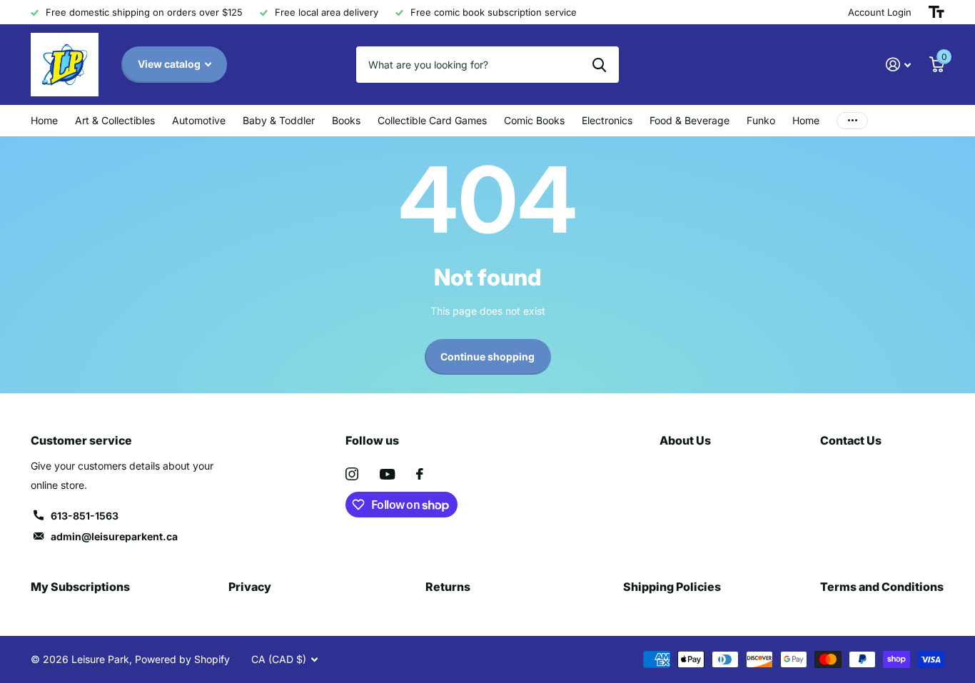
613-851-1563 (84, 516)
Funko (761, 120)
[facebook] (419, 474)
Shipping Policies (672, 587)
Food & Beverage (689, 120)
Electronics (607, 120)
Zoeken (599, 64)
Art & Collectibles (115, 120)
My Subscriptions (80, 587)
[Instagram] (351, 473)
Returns (447, 587)
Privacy (249, 587)
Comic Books (534, 120)
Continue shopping (487, 356)
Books (346, 120)
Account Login (879, 12)
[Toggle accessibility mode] (936, 12)
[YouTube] (387, 474)
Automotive (199, 120)
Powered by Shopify (182, 659)
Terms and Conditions (882, 587)
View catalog (170, 64)
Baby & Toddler (279, 120)
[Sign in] (898, 65)
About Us (685, 440)
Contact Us (850, 440)
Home (44, 120)
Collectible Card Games (432, 120)
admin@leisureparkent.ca (114, 536)
